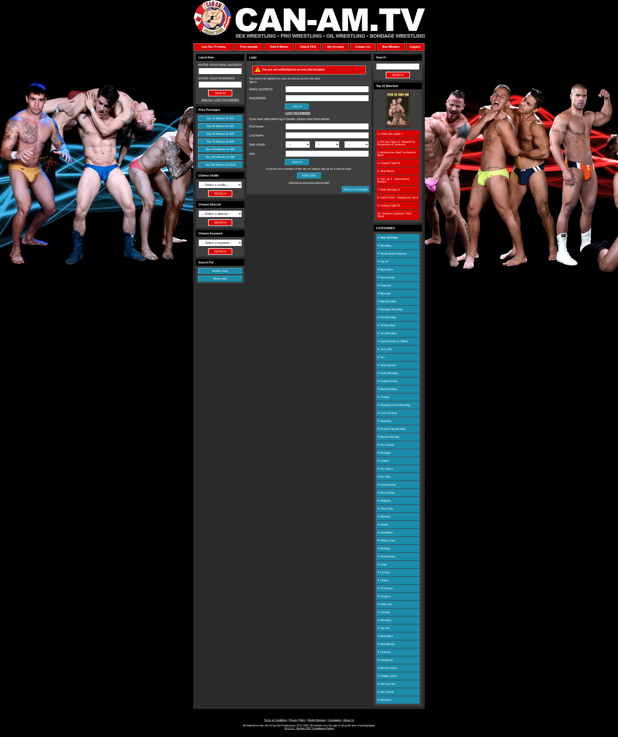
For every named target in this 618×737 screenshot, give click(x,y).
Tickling (384, 397)
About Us (348, 720)
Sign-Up (206, 100)
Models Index (220, 270)
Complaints (334, 720)
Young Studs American (393, 253)
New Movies (387, 644)
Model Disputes (317, 720)
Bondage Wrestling (390, 309)
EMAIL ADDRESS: (261, 89)
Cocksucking (387, 484)
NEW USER (309, 175)
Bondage (385, 452)
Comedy (384, 612)
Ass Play (384, 476)
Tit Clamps (386, 588)
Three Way (386, 508)
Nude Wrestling (388, 373)
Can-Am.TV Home (213, 47)
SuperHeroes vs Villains (393, 341)
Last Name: (256, 135)
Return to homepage (356, 189)
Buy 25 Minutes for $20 (220, 126)
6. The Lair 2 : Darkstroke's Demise (393, 180)
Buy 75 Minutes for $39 (220, 141)
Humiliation (386, 532)
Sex (382, 357)
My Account (335, 47)
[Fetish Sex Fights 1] (398, 126)
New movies (387, 277)
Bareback (385, 699)
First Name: (256, 126)
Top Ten (384, 628)
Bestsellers (386, 269)
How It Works (279, 47)
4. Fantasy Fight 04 (388, 163)
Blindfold (384, 516)
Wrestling (385, 245)
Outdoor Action (388, 381)
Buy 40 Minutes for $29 (220, 133)
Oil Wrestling (387, 325)
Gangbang (386, 660)
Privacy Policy (297, 720)
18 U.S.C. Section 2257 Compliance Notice (309, 728)
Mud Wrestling (388, 389)
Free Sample (249, 47)
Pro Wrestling (387, 317)
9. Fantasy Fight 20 (388, 205)
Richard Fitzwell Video (392, 428)
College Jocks (388, 675)
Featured (385, 285)
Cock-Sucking (388, 412)
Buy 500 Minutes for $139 (220, 164)
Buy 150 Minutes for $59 (220, 149)
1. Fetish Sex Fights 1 (390, 133)
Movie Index (220, 278)
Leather (384, 460)
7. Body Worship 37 (388, 189)
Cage (382, 564)
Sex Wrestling (387, 333)
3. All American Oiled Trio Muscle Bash (396, 153)
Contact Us (363, 47)
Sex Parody (386, 444)
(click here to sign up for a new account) (309, 182)
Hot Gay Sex (387, 683)
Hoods (383, 524)
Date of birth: (257, 144)
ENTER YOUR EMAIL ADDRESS (220, 65)
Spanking (385, 420)
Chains (383, 580)
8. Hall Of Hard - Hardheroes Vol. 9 (397, 197)
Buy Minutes (391, 47)
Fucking (384, 572)
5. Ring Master (385, 171)
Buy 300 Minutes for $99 (220, 157)
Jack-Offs (385, 349)
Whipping (385, 500)
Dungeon (385, 596)
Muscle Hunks (388, 667)
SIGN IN (297, 162)
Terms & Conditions (275, 720)
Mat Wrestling (387, 301)
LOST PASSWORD (226, 100)
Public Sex (386, 604)
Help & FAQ (308, 47)
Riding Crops (387, 540)
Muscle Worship (389, 436)
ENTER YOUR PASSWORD (216, 78)
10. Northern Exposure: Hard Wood (394, 215)
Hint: (252, 154)
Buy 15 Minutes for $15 (220, 118)
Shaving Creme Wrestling (394, 405)
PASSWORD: (258, 98)
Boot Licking (386, 492)
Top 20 (383, 261)
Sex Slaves (386, 468)
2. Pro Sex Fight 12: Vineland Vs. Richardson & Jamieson (396, 143)
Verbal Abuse (387, 556)
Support (415, 47)
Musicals (385, 293)
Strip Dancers (387, 365)
